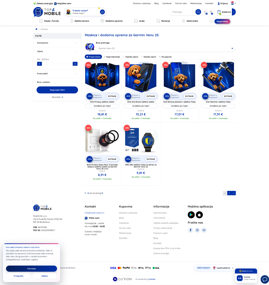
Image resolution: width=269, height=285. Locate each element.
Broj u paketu (43, 82)
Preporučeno (95, 57)
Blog (156, 3)
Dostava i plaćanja (142, 3)
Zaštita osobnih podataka (165, 223)
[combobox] (166, 48)
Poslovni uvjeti (160, 233)
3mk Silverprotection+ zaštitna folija (179, 102)
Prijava (224, 3)
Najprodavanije (113, 57)
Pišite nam (94, 218)
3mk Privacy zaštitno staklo (102, 102)
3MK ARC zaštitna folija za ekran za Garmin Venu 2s (140, 166)
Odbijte (44, 276)
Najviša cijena (150, 57)
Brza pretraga (103, 43)
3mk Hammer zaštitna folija (218, 102)
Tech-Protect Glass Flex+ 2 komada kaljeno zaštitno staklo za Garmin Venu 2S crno (102, 167)
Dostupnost (42, 43)
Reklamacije (196, 3)
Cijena (40, 51)
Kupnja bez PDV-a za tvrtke (166, 248)
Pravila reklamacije (162, 228)
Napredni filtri (57, 90)
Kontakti (209, 3)
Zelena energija (45, 3)
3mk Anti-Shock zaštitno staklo (140, 102)
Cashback (167, 3)
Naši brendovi (160, 212)
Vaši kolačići (159, 217)
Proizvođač (42, 73)
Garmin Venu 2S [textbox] (106, 48)
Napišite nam (64, 3)
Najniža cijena (132, 57)
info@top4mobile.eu (94, 212)
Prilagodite (18, 276)
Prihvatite (31, 269)
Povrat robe (181, 3)
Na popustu (167, 57)
